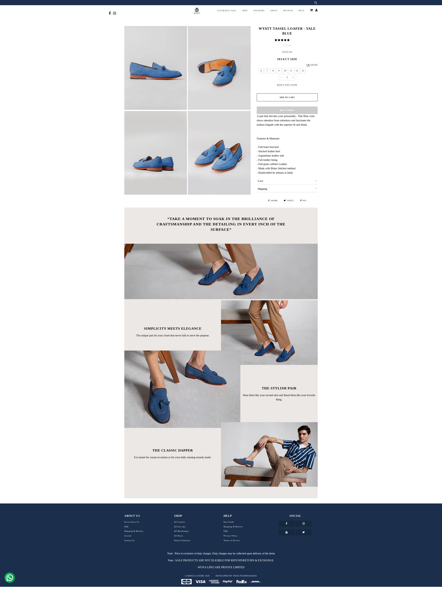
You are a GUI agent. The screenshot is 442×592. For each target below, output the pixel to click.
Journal (127, 536)
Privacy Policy (231, 536)
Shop (245, 10)
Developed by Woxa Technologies (236, 576)
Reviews (288, 10)
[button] (282, 40)
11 (291, 71)
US (312, 65)
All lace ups (179, 527)
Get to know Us (131, 522)
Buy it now (287, 110)
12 (297, 71)
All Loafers (179, 522)
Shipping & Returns (133, 531)
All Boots (178, 536)
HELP (301, 10)
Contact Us (129, 540)
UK (308, 65)
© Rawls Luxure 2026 (197, 576)
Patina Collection (182, 540)
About (274, 10)
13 (303, 71)
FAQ (126, 527)
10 (285, 71)
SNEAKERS (259, 10)
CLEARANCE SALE (226, 10)
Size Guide (229, 522)
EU (316, 65)
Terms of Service (232, 540)
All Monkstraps (181, 531)
